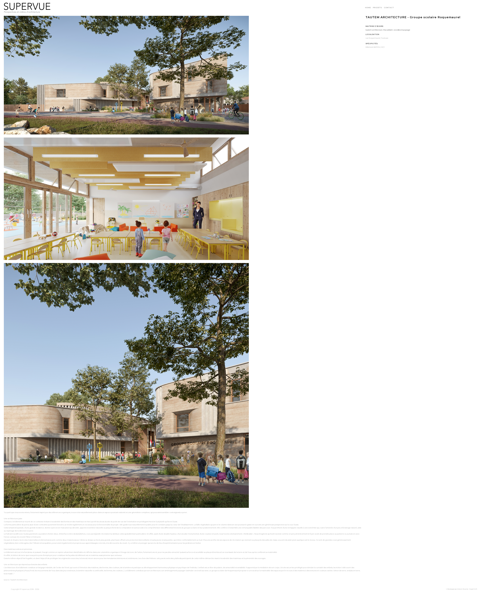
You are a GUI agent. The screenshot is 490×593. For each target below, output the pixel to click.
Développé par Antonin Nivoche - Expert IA (461, 589)
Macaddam (388, 30)
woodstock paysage (402, 30)
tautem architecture (374, 30)
